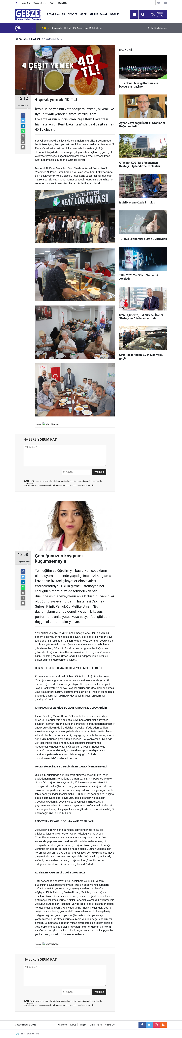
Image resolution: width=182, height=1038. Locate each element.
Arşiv (52, 3)
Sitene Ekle (62, 3)
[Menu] (134, 14)
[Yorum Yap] (23, 147)
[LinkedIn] (23, 126)
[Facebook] (23, 115)
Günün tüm (157, 28)
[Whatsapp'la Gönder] (23, 131)
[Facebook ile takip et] (142, 1025)
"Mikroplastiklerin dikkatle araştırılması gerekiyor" (76, 28)
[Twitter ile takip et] (149, 1025)
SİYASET (72, 14)
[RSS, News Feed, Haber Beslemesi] (163, 1025)
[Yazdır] (23, 141)
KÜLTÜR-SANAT (98, 14)
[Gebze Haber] (28, 14)
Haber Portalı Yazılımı (29, 1034)
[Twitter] (23, 120)
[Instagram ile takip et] (156, 1025)
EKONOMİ (35, 39)
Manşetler (26, 3)
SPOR (83, 14)
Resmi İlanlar (56, 14)
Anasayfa (23, 39)
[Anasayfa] (16, 3)
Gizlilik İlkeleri (96, 1025)
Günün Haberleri (39, 3)
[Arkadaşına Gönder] (23, 136)
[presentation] (25, 28)
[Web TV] (158, 2)
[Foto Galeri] (165, 2)
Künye (73, 1025)
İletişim (83, 1025)
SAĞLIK (114, 14)
